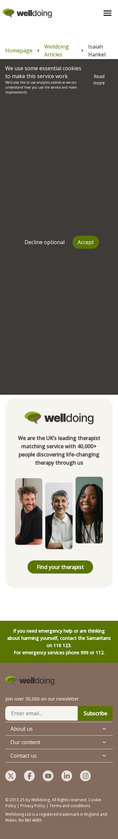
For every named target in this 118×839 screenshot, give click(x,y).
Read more (99, 79)
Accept (86, 242)
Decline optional (45, 242)
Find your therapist (60, 567)
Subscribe (95, 713)
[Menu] (107, 13)
